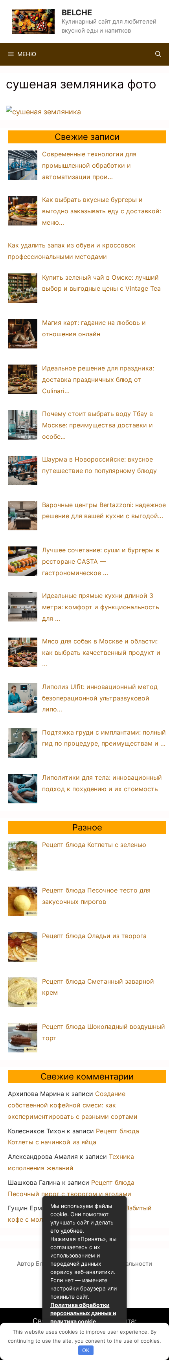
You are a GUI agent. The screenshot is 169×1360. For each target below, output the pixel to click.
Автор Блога (35, 1263)
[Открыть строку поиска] (158, 54)
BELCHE (77, 12)
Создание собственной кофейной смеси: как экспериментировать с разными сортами (73, 1105)
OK (85, 1350)
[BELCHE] (33, 20)
